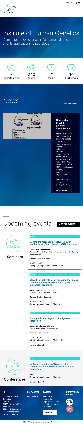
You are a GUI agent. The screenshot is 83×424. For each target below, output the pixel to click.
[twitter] (28, 401)
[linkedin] (31, 401)
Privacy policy (55, 422)
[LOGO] (9, 5)
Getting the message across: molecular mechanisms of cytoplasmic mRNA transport (53, 243)
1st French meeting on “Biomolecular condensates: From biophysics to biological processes (52, 366)
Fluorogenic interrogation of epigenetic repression (50, 319)
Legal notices (45, 422)
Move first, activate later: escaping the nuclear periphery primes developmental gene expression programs (54, 282)
